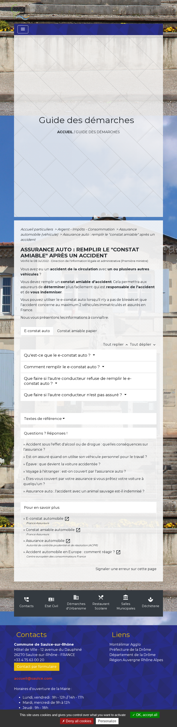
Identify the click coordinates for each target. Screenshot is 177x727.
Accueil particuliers (37, 229)
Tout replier (116, 344)
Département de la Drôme (132, 655)
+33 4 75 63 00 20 (29, 660)
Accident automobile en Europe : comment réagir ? (73, 552)
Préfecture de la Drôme (130, 650)
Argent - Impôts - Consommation (86, 229)
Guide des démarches (98, 132)
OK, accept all (146, 715)
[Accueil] (20, 12)
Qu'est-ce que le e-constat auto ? (58, 355)
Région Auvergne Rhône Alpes (136, 660)
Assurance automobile (48, 541)
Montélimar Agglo (125, 644)
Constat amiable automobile (53, 530)
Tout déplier (143, 344)
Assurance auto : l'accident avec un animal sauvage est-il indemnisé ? (85, 491)
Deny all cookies (78, 721)
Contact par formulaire (37, 667)
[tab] (37, 331)
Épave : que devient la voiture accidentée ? (63, 464)
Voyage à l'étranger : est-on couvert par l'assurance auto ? (76, 471)
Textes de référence (43, 418)
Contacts (31, 634)
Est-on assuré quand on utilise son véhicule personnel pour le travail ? (86, 457)
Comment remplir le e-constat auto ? (62, 366)
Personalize (107, 721)
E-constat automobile (48, 519)
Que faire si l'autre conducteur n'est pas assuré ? (73, 394)
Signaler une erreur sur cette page (126, 569)
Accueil (65, 132)
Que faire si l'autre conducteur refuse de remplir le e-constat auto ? (77, 381)
